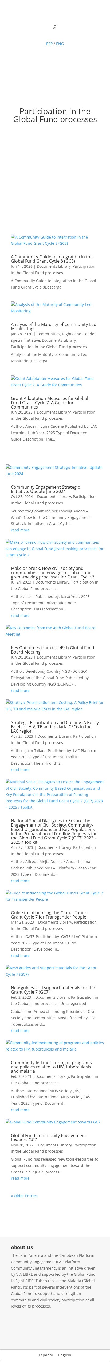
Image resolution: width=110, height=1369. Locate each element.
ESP (49, 43)
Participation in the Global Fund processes (49, 346)
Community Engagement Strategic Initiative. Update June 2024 (45, 489)
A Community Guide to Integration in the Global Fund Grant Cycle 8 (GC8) (52, 259)
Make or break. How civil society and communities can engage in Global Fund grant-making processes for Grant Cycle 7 (53, 572)
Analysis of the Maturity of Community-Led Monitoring (53, 326)
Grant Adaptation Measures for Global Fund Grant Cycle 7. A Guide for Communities (49, 402)
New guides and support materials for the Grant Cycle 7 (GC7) (53, 990)
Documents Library (54, 266)
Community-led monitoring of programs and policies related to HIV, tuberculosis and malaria (51, 1067)
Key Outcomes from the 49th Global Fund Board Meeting (52, 650)
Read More (55, 219)
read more (20, 529)
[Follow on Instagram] (71, 34)
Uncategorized (73, 1003)
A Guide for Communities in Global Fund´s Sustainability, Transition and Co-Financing (55, 154)
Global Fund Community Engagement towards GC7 (48, 1138)
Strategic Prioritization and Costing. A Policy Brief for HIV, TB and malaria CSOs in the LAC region (55, 726)
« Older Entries (24, 1195)
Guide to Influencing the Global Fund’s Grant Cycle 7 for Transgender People (49, 915)
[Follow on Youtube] (60, 34)
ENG (60, 43)
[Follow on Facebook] (39, 34)
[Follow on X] (49, 34)
